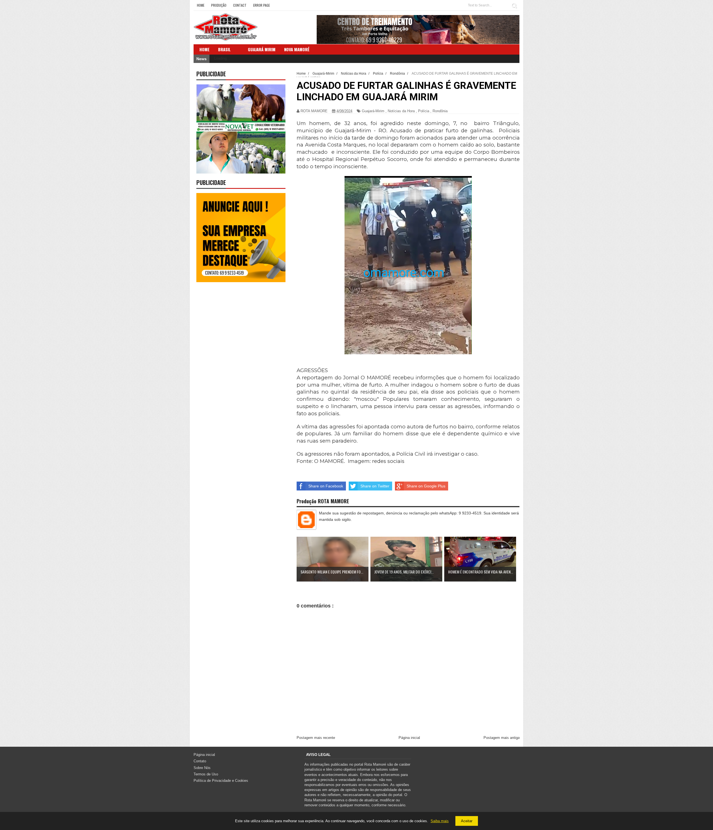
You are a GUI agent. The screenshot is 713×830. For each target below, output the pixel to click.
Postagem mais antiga (502, 738)
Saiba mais (440, 821)
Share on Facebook (325, 486)
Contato (200, 761)
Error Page (261, 5)
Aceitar (466, 821)
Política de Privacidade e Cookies (221, 780)
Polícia (423, 111)
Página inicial (409, 738)
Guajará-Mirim (373, 111)
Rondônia (440, 111)
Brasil (224, 49)
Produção (218, 5)
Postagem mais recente (316, 738)
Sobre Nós (202, 768)
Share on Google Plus (426, 486)
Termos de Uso (206, 774)
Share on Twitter (374, 486)
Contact (239, 5)
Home (200, 5)
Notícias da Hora (401, 111)
